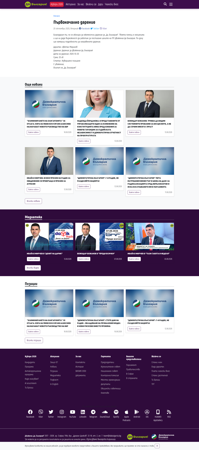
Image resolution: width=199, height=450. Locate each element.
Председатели (107, 362)
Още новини (33, 84)
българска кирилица (106, 439)
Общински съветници (111, 388)
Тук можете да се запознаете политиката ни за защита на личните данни (55, 439)
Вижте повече (33, 132)
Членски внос (111, 4)
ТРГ (153, 384)
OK (157, 446)
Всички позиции (34, 340)
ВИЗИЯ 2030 (81, 371)
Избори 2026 (57, 4)
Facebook (85, 28)
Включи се (91, 4)
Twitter (96, 28)
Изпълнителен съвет (110, 366)
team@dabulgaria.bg (112, 435)
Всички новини (33, 201)
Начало (56, 15)
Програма (29, 366)
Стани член (157, 362)
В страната (131, 378)
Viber (104, 28)
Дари (100, 4)
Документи (81, 375)
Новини (53, 366)
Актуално (71, 4)
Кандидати (30, 362)
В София (129, 373)
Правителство (133, 369)
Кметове (105, 392)
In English (54, 384)
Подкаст (54, 379)
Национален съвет (109, 371)
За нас (80, 4)
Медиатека (33, 217)
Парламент (131, 365)
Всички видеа (33, 267)
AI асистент (30, 383)
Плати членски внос (161, 371)
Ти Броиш (29, 387)
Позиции (31, 284)
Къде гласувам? (32, 378)
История (79, 366)
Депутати (105, 384)
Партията (106, 356)
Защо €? (54, 362)
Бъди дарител (158, 366)
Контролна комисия (110, 375)
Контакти (80, 362)
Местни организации (110, 379)
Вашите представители (133, 358)
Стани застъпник (160, 375)
